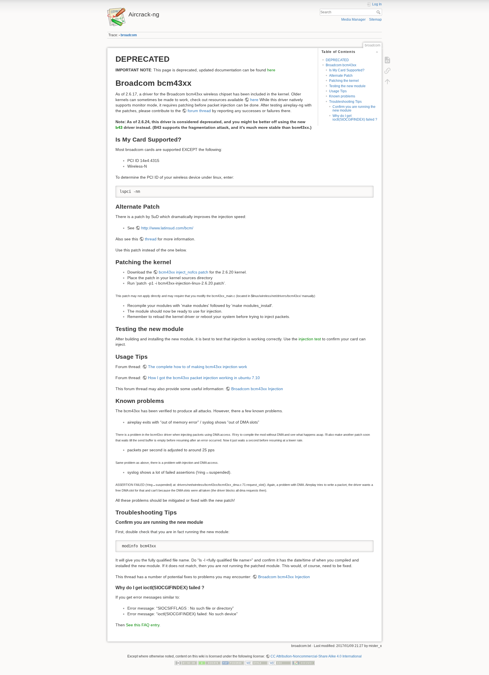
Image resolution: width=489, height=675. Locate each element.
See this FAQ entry (142, 625)
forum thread (199, 110)
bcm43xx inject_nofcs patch (183, 272)
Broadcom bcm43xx (341, 65)
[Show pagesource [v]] (387, 60)
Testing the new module (347, 86)
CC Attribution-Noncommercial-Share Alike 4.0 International (316, 656)
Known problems (342, 96)
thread (150, 239)
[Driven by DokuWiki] (303, 663)
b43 (119, 127)
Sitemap (375, 20)
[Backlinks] (387, 70)
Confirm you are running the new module (354, 108)
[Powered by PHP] (233, 663)
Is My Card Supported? (346, 70)
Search (379, 12)
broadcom (129, 35)
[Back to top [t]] (387, 81)
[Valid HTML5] (256, 663)
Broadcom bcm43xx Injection (257, 388)
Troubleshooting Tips (345, 102)
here (271, 70)
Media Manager (353, 20)
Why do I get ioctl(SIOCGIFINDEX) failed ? (355, 117)
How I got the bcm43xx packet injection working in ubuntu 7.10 (204, 377)
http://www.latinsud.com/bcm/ (167, 228)
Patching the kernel (344, 81)
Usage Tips (338, 91)
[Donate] (209, 663)
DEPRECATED (337, 60)
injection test (310, 339)
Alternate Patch (341, 76)
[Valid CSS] (280, 663)
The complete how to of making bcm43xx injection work (197, 366)
